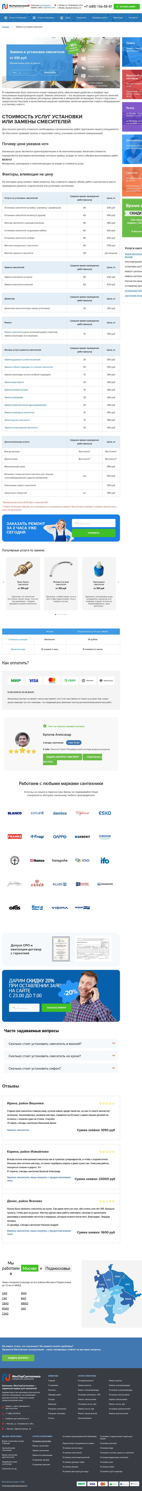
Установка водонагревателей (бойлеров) (80, 1436)
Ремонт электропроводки (88, 1390)
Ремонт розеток (115, 1381)
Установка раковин (70, 1467)
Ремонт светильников (87, 1399)
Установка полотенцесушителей (76, 1457)
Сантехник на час (9, 1469)
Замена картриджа (13, 397)
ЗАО (23, 1308)
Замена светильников (118, 1399)
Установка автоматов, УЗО (89, 1395)
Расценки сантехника (57, 1409)
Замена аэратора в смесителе (19, 412)
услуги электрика (87, 1376)
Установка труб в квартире (111, 1471)
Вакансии (118, 17)
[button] (118, 582)
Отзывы (51, 1399)
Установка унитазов (108, 1443)
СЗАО (5, 1313)
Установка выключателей (119, 1409)
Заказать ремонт (56, 1007)
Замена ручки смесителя (17, 420)
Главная (51, 1381)
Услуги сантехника (17, 17)
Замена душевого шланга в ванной (22, 359)
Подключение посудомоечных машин (78, 1443)
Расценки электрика (56, 1413)
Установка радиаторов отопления (114, 1457)
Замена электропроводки (119, 1385)
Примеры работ (99, 17)
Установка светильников (119, 1395)
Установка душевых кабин (73, 1462)
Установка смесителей (72, 1453)
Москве (30, 1268)
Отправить (94, 533)
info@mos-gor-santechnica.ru (17, 1419)
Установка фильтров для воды (75, 1471)
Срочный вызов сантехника (8, 1449)
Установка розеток (85, 1381)
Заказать (50, 72)
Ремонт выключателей (87, 1413)
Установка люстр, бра (87, 1404)
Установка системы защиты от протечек (117, 1453)
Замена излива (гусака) (16, 389)
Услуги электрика (46, 17)
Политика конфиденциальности (14, 1486)
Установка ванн (106, 1462)
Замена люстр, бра (86, 1409)
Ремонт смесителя (13, 332)
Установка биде (106, 1448)
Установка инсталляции (72, 1448)
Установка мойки (107, 1467)
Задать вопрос (18, 1357)
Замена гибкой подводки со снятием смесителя (28, 367)
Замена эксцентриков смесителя (21, 427)
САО (4, 1298)
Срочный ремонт (85, 1418)
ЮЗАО (5, 1308)
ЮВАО (24, 1303)
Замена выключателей (118, 1413)
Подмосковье (57, 1268)
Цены (67, 17)
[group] (23, 583)
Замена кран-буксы (14, 382)
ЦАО (4, 1293)
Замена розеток (84, 1385)
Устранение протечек (41, 1465)
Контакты (133, 17)
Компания (81, 17)
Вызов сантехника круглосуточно (9, 1456)
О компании (53, 1385)
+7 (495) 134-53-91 (13, 1413)
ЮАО (23, 1293)
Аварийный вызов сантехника (9, 1463)
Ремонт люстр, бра (117, 1404)
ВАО (23, 1298)
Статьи (51, 1418)
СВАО (5, 1303)
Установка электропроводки (120, 1390)
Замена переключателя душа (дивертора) (25, 405)
